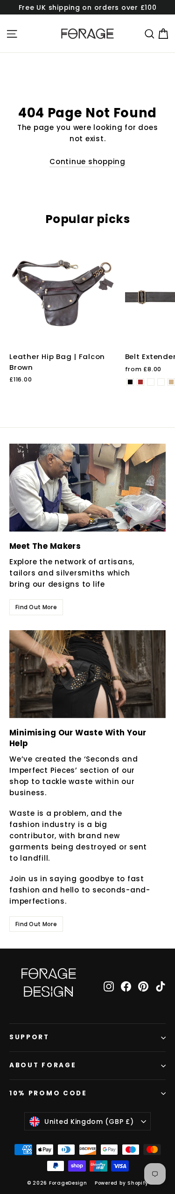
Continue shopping (87, 161)
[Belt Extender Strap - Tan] (171, 382)
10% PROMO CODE (48, 1093)
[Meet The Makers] (87, 488)
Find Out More (36, 607)
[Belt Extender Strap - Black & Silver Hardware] (150, 382)
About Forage (42, 1065)
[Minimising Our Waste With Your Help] (87, 674)
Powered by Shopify (121, 1183)
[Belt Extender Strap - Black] (130, 382)
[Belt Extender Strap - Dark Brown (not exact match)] (161, 382)
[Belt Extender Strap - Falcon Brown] (140, 382)
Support (29, 1037)
